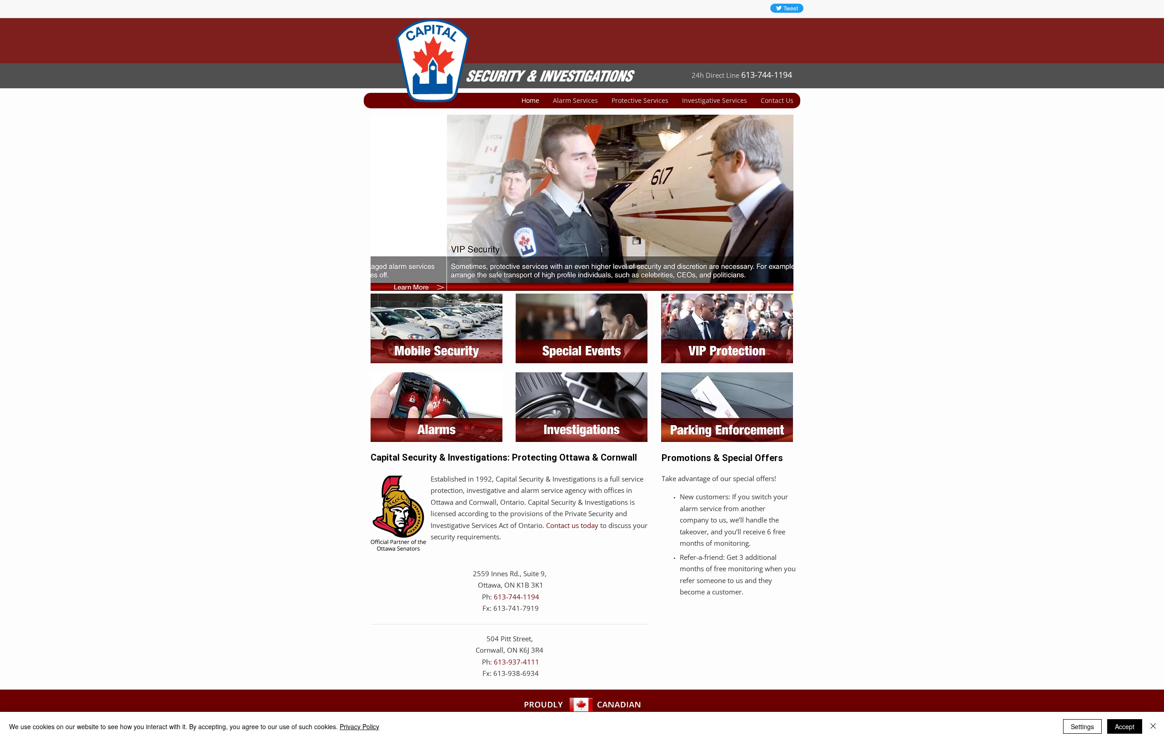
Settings (1082, 726)
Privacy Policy (359, 726)
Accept (1124, 726)
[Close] (1153, 726)
